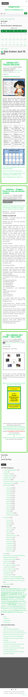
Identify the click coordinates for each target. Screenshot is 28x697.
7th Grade (8, 505)
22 (21, 42)
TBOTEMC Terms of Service (10, 642)
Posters (7, 606)
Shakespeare (12, 608)
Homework (10, 599)
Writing (16, 610)
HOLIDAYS (6, 517)
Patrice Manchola (17, 342)
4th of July (8, 522)
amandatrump (6, 72)
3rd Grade (8, 497)
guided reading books (17, 598)
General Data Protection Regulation (11, 629)
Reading (18, 607)
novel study (19, 605)
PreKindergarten (10, 514)
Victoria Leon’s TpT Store (14, 434)
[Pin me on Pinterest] (5, 13)
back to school (22, 589)
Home (2, 19)
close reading (16, 590)
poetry (3, 607)
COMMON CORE (6, 68)
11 (6, 39)
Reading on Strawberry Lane (12, 76)
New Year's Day (9, 541)
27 (13, 45)
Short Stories (18, 608)
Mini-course (5, 605)
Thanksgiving (9, 547)
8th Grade (8, 507)
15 (21, 39)
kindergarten (16, 599)
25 (6, 45)
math (2, 605)
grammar (18, 200)
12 (10, 39)
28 (17, 45)
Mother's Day (9, 539)
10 (2, 39)
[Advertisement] (14, 673)
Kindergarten (12, 68)
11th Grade (20, 195)
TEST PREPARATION (8, 574)
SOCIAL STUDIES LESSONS (10, 569)
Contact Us (6, 627)
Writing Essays (18, 612)
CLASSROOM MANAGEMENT (10, 470)
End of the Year (9, 527)
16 (25, 39)
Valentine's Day (9, 549)
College (8, 511)
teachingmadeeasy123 (7, 203)
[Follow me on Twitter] (2, 13)
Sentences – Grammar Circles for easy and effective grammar (14, 191)
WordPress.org (7, 622)
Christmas (8, 524)
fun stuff (7, 596)
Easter (7, 526)
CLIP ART (6, 472)
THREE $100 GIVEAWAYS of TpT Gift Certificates (14, 580)
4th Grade (8, 499)
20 (13, 42)
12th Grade (8, 491)
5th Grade (8, 501)
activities (4, 200)
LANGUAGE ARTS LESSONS (8, 70)
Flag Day (8, 531)
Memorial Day (9, 537)
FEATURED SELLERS (8, 477)
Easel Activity (20, 592)
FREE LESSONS (7, 479)
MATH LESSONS (7, 561)
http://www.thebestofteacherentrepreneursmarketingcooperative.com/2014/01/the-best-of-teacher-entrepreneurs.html (14, 428)
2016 (6, 19)
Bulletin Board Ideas (6, 590)
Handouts (4, 599)
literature (13, 603)
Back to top (24, 694)
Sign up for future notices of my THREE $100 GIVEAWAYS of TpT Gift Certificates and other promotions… (13, 638)
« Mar (2, 49)
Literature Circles (22, 603)
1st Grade (15, 339)
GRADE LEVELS (7, 485)
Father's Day (9, 529)
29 (21, 45)
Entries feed (6, 618)
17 (2, 42)
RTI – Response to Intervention (10, 565)
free (4, 342)
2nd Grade (20, 339)
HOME (4, 198)
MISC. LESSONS (7, 563)
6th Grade (8, 503)
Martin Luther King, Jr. (11, 535)
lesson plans (21, 599)
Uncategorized (7, 584)
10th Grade (15, 195)
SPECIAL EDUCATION (8, 570)
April (10, 19)
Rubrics (7, 608)
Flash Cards (24, 594)
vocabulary (5, 610)
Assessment (13, 589)
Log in (5, 616)
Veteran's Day (9, 551)
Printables (5, 202)
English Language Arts (12, 200)
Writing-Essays (23, 610)
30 (25, 45)
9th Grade (8, 509)
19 (10, 42)
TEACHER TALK (7, 572)
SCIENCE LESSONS (8, 567)
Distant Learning (11, 592)
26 (10, 45)
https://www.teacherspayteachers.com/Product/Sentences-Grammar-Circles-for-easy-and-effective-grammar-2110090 (14, 207)
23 (25, 42)
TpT (2, 610)
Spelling (24, 608)
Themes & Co (21, 693)
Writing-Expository (7, 612)
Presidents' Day (9, 543)
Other (24, 605)
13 (13, 39)
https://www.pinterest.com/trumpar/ (13, 171)
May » (6, 49)
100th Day (8, 520)
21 (17, 42)
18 (6, 42)
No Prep (23, 200)
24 (2, 45)
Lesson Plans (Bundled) (9, 601)
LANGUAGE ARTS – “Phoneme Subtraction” (11, 63)
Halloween (8, 533)
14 (17, 39)
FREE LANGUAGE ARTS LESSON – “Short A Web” (13, 336)
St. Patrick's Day (9, 545)
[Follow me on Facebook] (3, 13)
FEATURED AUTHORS (8, 475)
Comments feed (7, 620)
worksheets (10, 202)
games (13, 596)
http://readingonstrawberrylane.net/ (13, 177)
